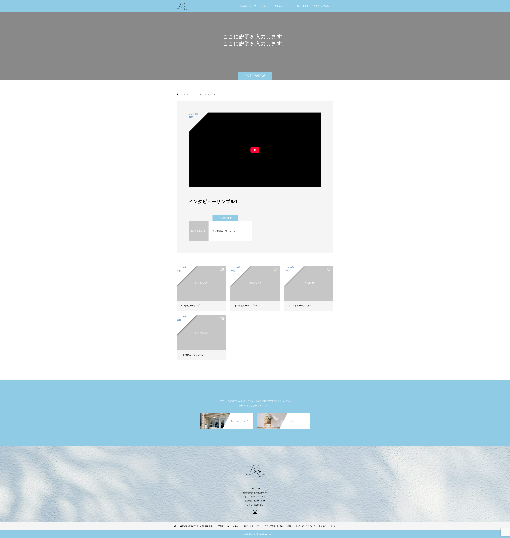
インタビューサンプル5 (299, 305)
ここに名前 (226, 218)
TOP (174, 526)
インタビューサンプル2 (192, 354)
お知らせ (291, 526)
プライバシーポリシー (328, 526)
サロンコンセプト (206, 526)
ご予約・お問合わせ (322, 6)
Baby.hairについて (248, 6)
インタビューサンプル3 (245, 305)
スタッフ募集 (302, 6)
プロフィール (223, 526)
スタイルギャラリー (283, 6)
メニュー (265, 6)
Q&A (281, 526)
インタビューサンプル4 (192, 305)
